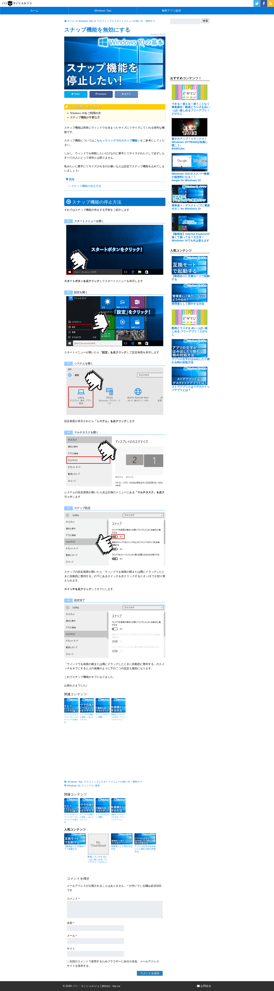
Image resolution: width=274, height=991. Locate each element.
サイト (71, 948)
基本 (97, 785)
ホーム (34, 10)
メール (72, 935)
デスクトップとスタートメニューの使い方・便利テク (113, 781)
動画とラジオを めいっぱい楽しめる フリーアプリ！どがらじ (97, 859)
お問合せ (205, 985)
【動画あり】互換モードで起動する (75, 847)
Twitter (76, 94)
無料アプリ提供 (171, 10)
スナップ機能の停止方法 (86, 185)
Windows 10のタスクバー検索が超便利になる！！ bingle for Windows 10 (190, 177)
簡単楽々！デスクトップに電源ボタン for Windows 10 (191, 207)
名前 (70, 922)
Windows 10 (73, 785)
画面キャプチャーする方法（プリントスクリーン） (118, 717)
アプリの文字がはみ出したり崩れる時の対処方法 (145, 849)
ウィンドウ (87, 785)
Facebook (102, 94)
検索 (205, 20)
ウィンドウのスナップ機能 (102, 716)
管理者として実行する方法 (188, 303)
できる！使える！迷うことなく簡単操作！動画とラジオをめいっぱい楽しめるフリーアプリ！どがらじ (191, 108)
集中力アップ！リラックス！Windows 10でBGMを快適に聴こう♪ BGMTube (190, 143)
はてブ (127, 94)
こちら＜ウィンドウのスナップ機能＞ (117, 140)
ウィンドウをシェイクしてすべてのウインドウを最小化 (71, 718)
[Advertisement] (114, 753)
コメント (73, 898)
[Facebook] (263, 5)
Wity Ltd (116, 986)
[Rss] (270, 5)
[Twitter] (256, 5)
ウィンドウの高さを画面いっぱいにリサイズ (87, 717)
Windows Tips (102, 10)
